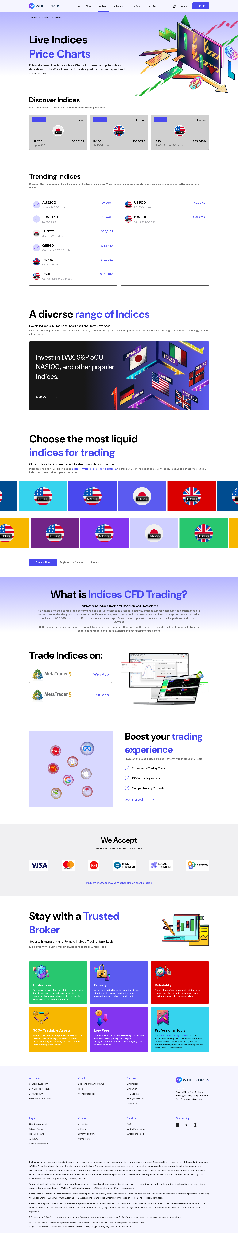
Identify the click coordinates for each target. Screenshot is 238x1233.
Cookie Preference (38, 1143)
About (89, 5)
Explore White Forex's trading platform (94, 468)
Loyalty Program (86, 1133)
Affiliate (82, 1129)
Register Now (43, 562)
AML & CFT (34, 1138)
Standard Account (38, 1083)
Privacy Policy (36, 1129)
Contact (153, 5)
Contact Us (84, 1138)
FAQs (129, 1124)
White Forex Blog (135, 1133)
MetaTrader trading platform (173, 1035)
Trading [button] (102, 5)
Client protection (86, 1093)
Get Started (134, 800)
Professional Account (40, 1098)
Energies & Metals (136, 1098)
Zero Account (36, 1093)
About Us (83, 1124)
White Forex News (136, 1129)
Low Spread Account (40, 1088)
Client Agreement (38, 1124)
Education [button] (119, 5)
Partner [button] (137, 5)
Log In (184, 5)
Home (77, 5)
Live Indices (132, 1083)
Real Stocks (133, 1093)
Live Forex (132, 1103)
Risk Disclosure (36, 1133)
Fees (80, 1088)
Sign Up (201, 5)
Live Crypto (133, 1088)
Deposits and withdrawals (91, 1083)
